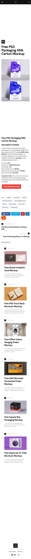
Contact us (19, 551)
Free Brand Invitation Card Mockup (14, 269)
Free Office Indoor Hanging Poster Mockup (13, 342)
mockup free (22, 204)
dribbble (9, 197)
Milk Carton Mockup (7, 200)
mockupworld (14, 207)
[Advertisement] (15, 19)
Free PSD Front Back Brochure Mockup (14, 305)
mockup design (12, 204)
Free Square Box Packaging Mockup (13, 418)
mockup (4, 204)
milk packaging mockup (20, 200)
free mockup (16, 197)
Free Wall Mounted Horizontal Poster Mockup (13, 381)
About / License (12, 551)
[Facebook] (12, 555)
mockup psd (5, 207)
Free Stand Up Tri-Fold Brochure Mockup (15, 454)
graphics (24, 197)
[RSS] (18, 555)
